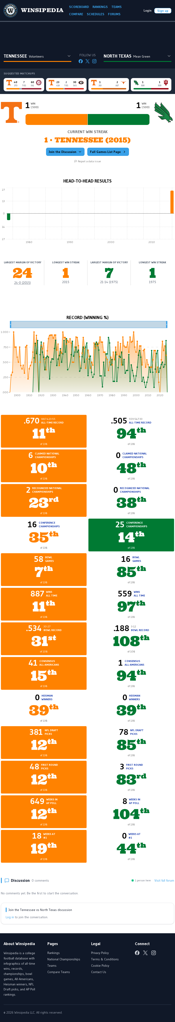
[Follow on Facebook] (81, 61)
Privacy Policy (100, 953)
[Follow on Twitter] (87, 61)
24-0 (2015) (22, 283)
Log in (10, 917)
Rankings (53, 953)
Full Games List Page (105, 152)
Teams (52, 966)
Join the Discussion (62, 152)
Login (148, 10)
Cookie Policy (100, 966)
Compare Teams (58, 972)
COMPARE (76, 14)
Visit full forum (164, 880)
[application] (87, 217)
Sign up (162, 11)
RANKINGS (100, 7)
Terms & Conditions (105, 959)
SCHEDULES (95, 14)
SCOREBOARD (79, 7)
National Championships (63, 959)
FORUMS (114, 14)
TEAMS (116, 7)
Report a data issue (89, 161)
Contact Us (98, 972)
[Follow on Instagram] (94, 61)
